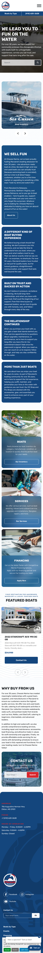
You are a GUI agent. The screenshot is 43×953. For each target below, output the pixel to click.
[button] (38, 62)
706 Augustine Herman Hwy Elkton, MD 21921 (13, 808)
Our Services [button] (21, 521)
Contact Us (21, 660)
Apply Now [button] (21, 581)
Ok (36, 915)
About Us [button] (11, 215)
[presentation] (18, 133)
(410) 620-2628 (32, 13)
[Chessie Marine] (10, 880)
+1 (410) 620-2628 (9, 818)
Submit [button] (33, 775)
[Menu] (39, 5)
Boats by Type (11, 13)
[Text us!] (34, 948)
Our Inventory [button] (21, 462)
